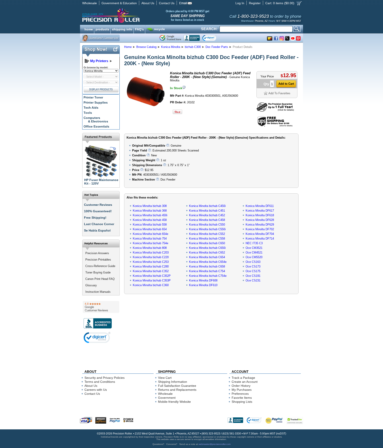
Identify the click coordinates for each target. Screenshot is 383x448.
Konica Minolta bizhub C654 (207, 257)
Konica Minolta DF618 (260, 215)
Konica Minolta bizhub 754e (150, 243)
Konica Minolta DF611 (260, 206)
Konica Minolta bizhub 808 (150, 248)
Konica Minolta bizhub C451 (207, 210)
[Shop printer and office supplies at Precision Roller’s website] (134, 15)
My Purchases (242, 389)
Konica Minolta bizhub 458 (150, 220)
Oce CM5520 (254, 257)
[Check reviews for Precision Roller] (101, 307)
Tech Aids (91, 107)
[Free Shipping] (274, 126)
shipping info (122, 29)
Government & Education (119, 3)
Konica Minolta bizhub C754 (207, 271)
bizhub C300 (193, 47)
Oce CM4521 (254, 252)
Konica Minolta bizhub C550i (207, 229)
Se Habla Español (97, 230)
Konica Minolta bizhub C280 (151, 266)
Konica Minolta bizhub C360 (151, 285)
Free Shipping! (95, 217)
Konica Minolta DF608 (203, 280)
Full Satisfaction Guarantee (177, 385)
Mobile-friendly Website (174, 401)
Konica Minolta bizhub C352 (151, 271)
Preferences (240, 393)
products (102, 29)
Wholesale (89, 3)
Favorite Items (242, 397)
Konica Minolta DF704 (260, 234)
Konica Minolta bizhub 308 (150, 206)
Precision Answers (97, 253)
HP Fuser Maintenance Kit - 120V (101, 181)
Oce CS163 (253, 261)
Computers (96, 119)
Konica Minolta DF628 (260, 220)
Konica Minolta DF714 (260, 238)
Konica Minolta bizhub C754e (208, 275)
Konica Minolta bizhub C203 (151, 252)
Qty (266, 84)
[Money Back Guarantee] (275, 110)
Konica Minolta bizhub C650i (207, 248)
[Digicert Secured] (97, 337)
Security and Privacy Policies (104, 377)
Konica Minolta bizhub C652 (207, 252)
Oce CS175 (253, 271)
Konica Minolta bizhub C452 (207, 215)
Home (128, 47)
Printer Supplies (96, 102)
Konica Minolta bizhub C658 (207, 266)
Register (255, 3)
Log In (239, 3)
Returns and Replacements (177, 389)
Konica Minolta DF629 (260, 224)
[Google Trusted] (170, 38)
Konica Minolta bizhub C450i (207, 206)
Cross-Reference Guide (100, 266)
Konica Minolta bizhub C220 (151, 257)
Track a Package (243, 377)
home (88, 29)
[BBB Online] (192, 38)
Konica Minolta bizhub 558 (150, 224)
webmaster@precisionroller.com (215, 444)
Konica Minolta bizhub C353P (152, 280)
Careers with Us (95, 389)
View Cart (165, 377)
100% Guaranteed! (98, 211)
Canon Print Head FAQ (100, 279)
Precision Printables (98, 259)
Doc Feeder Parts (216, 47)
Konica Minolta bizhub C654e (208, 261)
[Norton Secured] (213, 38)
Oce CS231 (253, 280)
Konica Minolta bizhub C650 (207, 243)
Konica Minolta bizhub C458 (207, 220)
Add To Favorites (279, 93)
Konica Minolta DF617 (260, 210)
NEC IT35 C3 (254, 243)
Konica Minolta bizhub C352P (152, 275)
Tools (88, 112)
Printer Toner (93, 97)
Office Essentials (96, 126)
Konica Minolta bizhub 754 (150, 238)
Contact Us (166, 3)
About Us (147, 3)
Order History (241, 385)
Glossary (91, 285)
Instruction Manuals (98, 291)
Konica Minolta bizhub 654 (150, 229)
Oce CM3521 (254, 248)
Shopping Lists (242, 401)
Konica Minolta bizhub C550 (207, 224)
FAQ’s (139, 29)
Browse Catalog (146, 47)
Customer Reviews (98, 204)
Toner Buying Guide (98, 272)
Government (167, 397)
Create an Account (245, 381)
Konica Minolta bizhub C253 (151, 261)
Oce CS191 (253, 275)
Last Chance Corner (99, 224)
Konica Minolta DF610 (203, 285)
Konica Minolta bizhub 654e (150, 234)
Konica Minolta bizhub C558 (207, 238)
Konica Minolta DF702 (260, 229)
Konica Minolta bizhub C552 (207, 234)
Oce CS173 (253, 266)
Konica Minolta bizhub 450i (150, 215)
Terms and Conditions (99, 381)
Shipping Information (172, 381)
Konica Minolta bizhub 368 (150, 210)
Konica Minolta (170, 47)
